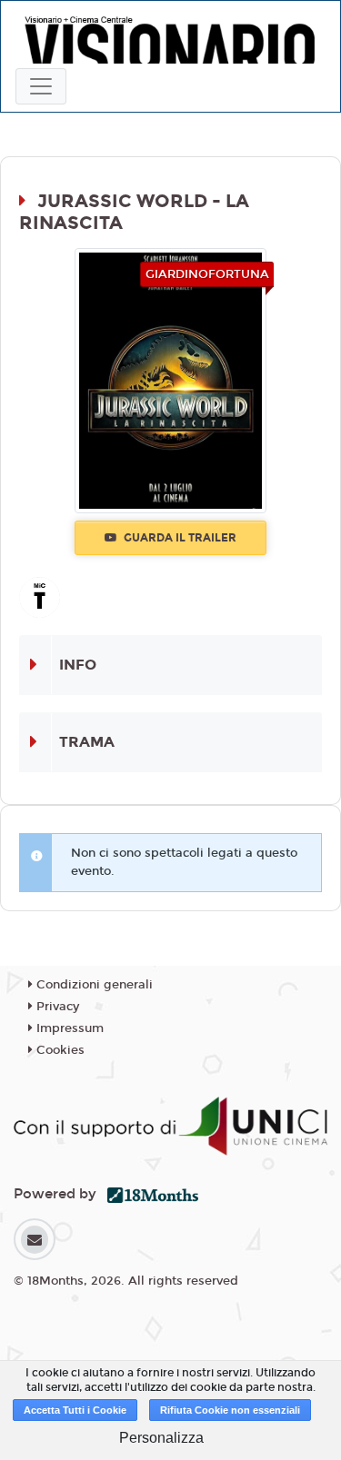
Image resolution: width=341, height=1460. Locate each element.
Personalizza (161, 1437)
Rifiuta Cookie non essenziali (230, 1410)
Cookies (59, 1050)
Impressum (68, 1028)
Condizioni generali (93, 985)
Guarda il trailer (178, 537)
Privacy (56, 1006)
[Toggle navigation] (40, 86)
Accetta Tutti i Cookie (75, 1410)
